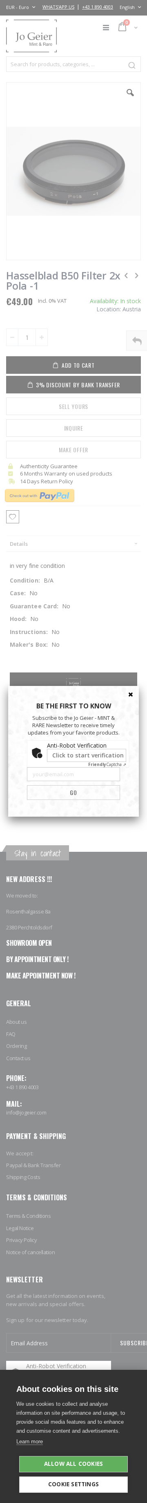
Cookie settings (73, 1484)
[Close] (131, 694)
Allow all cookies (73, 1463)
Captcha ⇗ (107, 764)
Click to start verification (88, 755)
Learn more (29, 1441)
